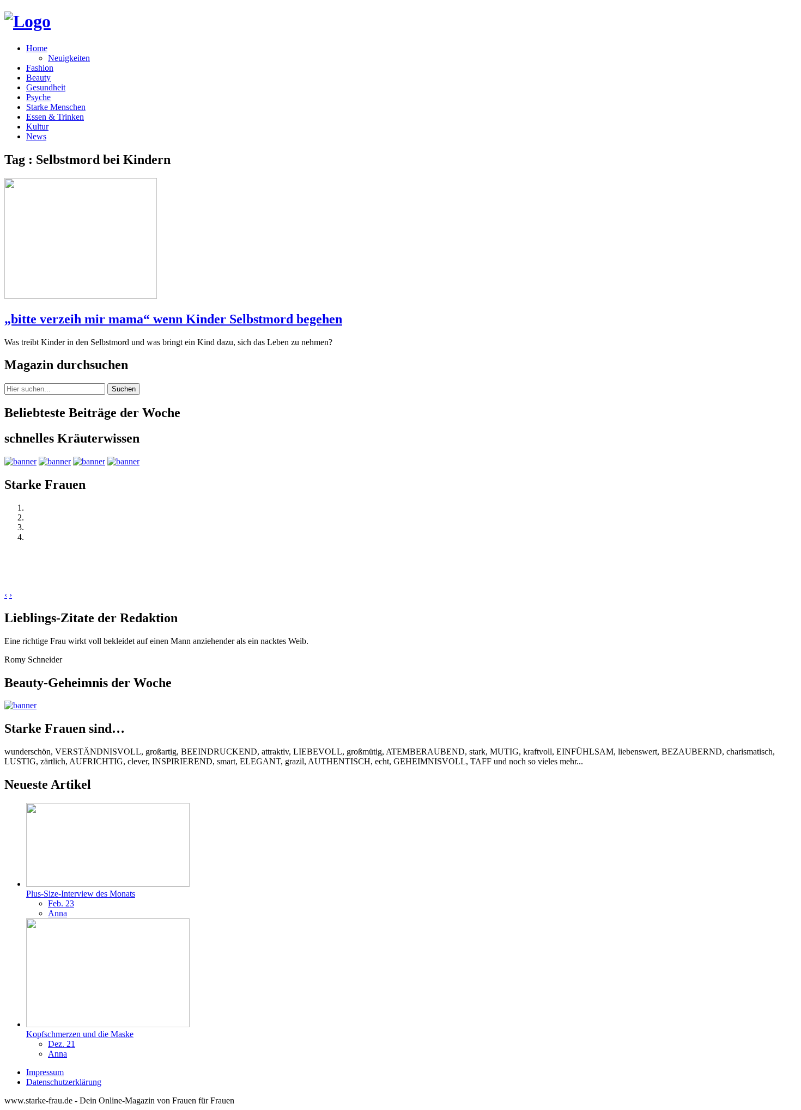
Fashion (39, 67)
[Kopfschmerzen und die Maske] (108, 1024)
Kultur (37, 126)
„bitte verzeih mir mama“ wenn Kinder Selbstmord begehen (173, 319)
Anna (57, 913)
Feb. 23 (61, 903)
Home (36, 48)
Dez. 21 (61, 1043)
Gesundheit (45, 87)
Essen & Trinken (55, 116)
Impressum (45, 1072)
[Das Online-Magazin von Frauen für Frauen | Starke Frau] (27, 21)
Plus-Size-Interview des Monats (80, 893)
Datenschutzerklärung (63, 1082)
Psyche (38, 97)
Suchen (124, 389)
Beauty (38, 77)
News (36, 136)
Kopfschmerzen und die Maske (80, 1034)
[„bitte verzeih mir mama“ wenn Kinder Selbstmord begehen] (80, 296)
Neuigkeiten (69, 58)
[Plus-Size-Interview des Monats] (108, 883)
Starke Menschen (56, 107)
